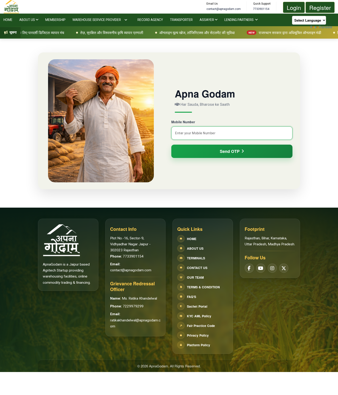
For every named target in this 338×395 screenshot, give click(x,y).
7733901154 (133, 256)
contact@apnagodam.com (130, 270)
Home (7, 20)
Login (294, 7)
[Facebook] (249, 268)
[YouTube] (260, 268)
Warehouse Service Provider (96, 20)
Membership (55, 20)
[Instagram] (272, 268)
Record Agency (150, 20)
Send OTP (230, 151)
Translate (325, 27)
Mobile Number (183, 122)
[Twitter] (283, 268)
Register (320, 7)
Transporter (181, 20)
